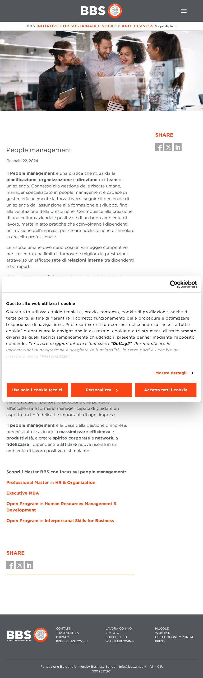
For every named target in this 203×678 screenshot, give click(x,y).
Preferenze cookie (72, 641)
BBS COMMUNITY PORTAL (174, 637)
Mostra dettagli (171, 373)
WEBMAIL (162, 632)
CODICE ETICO (116, 637)
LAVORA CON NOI (118, 628)
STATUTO (112, 632)
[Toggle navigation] (184, 11)
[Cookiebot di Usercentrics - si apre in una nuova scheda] (174, 284)
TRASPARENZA (67, 632)
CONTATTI (63, 628)
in (50, 482)
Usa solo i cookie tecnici (37, 390)
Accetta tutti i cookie (165, 390)
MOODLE (162, 628)
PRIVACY (62, 637)
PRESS (160, 641)
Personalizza (98, 390)
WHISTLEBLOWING (119, 641)
